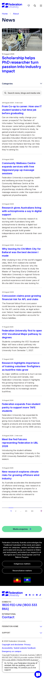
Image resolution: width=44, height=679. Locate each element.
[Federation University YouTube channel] (26, 595)
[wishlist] (29, 5)
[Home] (12, 5)
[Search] (35, 5)
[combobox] (22, 93)
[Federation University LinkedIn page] (37, 595)
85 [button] (26, 511)
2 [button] (15, 511)
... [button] (20, 511)
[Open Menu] (41, 5)
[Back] (10, 14)
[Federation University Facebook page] (30, 595)
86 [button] (32, 511)
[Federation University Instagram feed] (33, 595)
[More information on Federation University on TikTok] (40, 595)
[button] (3, 509)
